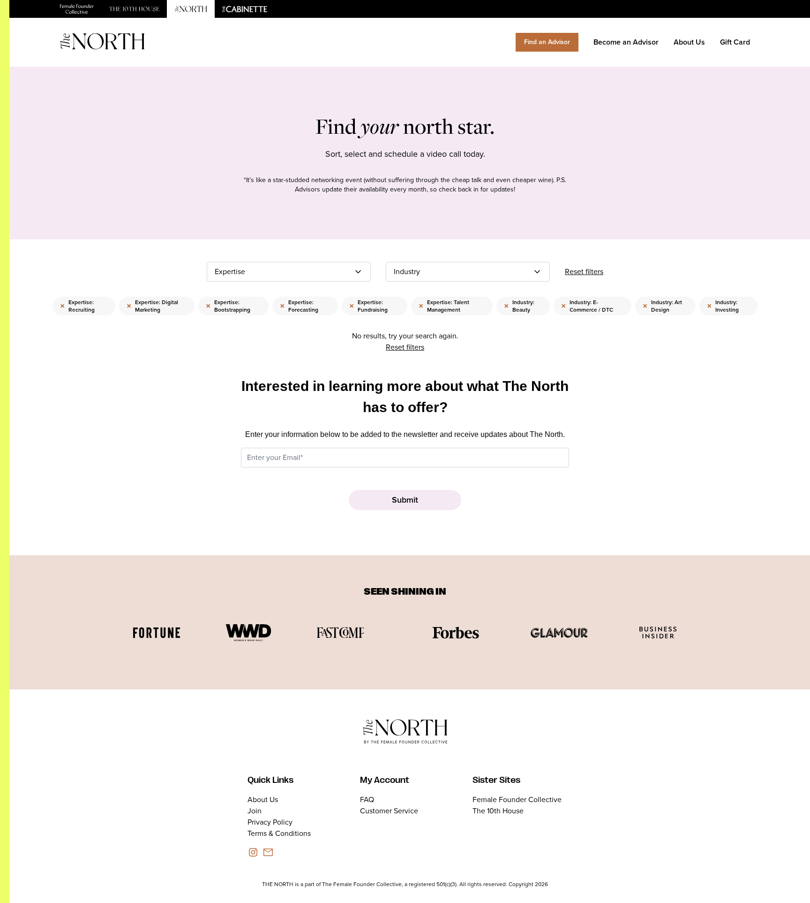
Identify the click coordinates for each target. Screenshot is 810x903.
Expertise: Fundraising (368, 306)
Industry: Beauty (519, 306)
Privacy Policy (270, 822)
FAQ (367, 799)
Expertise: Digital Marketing (152, 306)
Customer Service (389, 810)
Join (255, 810)
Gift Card (735, 42)
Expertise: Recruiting (77, 306)
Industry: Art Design (662, 306)
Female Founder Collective (517, 799)
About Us (689, 42)
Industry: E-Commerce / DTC (587, 306)
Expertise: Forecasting (299, 306)
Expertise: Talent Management (444, 306)
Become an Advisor (626, 42)
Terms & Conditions (279, 833)
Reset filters (584, 271)
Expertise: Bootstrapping (228, 306)
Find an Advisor (547, 42)
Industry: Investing (723, 306)
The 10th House (498, 810)
